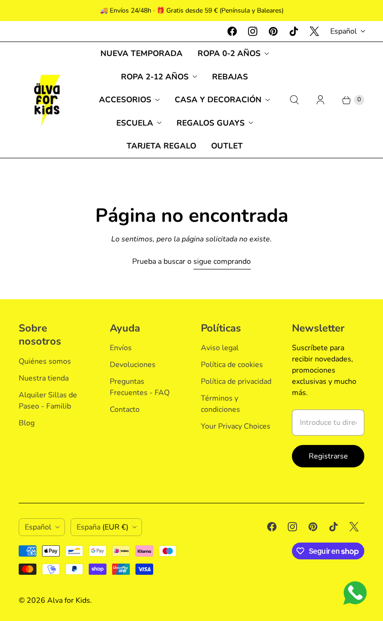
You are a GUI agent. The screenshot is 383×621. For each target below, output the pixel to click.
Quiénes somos (45, 361)
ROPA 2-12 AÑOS (155, 76)
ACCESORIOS (125, 99)
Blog (27, 423)
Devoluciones (133, 365)
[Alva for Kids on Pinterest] (273, 31)
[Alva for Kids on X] (314, 31)
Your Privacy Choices (235, 426)
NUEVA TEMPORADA (141, 53)
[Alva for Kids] (47, 100)
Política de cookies (232, 365)
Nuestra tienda (44, 378)
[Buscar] (294, 100)
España (102, 527)
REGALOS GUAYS (211, 123)
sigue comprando (222, 261)
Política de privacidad (236, 381)
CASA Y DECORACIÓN (218, 99)
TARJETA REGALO (161, 146)
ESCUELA (134, 123)
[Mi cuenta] (320, 100)
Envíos (121, 348)
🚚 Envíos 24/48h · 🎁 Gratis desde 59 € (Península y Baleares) (192, 10)
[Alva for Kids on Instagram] (252, 31)
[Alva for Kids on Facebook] (232, 31)
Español (343, 31)
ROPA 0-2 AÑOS (229, 53)
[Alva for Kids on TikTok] (294, 31)
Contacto (125, 409)
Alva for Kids (68, 600)
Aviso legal (220, 348)
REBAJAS (230, 76)
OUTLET (227, 146)
